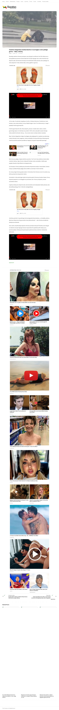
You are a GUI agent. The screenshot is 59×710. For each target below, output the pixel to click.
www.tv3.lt (11, 262)
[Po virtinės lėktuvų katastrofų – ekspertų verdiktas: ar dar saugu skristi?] (10, 650)
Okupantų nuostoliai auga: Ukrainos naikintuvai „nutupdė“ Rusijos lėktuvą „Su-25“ (29, 696)
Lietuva (3, 1)
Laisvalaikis (39, 1)
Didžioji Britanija (12, 1)
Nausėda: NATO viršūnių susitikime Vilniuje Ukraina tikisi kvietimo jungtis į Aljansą (17, 597)
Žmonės (30, 1)
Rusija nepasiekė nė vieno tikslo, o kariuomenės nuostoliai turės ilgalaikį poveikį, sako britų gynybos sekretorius (43, 598)
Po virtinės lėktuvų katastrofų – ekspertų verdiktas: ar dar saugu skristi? (9, 696)
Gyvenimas (26, 1)
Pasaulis (7, 1)
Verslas (22, 1)
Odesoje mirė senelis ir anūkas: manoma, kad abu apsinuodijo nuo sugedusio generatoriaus (47, 696)
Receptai (18, 1)
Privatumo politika (45, 1)
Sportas (34, 1)
